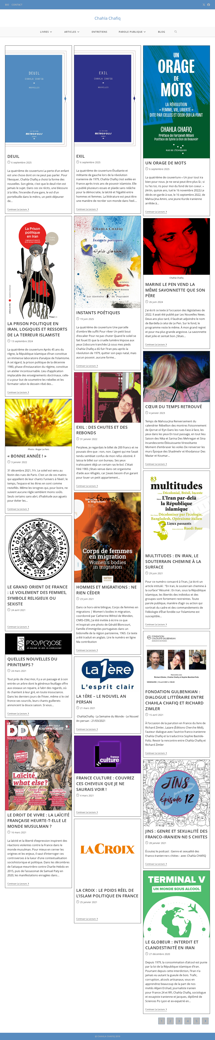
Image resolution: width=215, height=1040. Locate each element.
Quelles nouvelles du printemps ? (32, 661)
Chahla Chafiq (108, 18)
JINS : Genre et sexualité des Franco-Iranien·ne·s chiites (176, 834)
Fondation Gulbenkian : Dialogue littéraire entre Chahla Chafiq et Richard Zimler (174, 700)
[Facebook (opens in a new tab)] (208, 4)
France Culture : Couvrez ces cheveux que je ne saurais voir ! (105, 783)
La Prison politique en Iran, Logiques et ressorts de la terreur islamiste (37, 329)
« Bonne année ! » (27, 456)
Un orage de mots (165, 163)
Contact (17, 4)
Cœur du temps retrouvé (173, 406)
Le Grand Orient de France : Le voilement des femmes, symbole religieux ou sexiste (37, 595)
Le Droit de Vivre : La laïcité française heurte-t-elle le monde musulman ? (38, 820)
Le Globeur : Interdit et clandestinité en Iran (171, 944)
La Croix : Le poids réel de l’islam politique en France (107, 893)
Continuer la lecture (18, 209)
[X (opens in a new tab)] (204, 4)
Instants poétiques (98, 312)
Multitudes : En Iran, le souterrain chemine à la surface (173, 561)
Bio (7, 4)
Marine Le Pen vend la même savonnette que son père (175, 289)
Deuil (13, 156)
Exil (80, 156)
